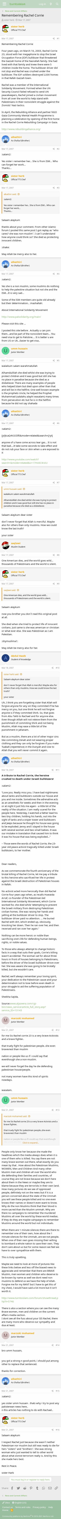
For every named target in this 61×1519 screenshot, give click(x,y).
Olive (7, 1502)
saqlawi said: (10, 590)
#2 (58, 148)
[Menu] (4, 4)
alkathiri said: (10, 194)
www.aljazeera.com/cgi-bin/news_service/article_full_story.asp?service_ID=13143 (24, 1007)
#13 (57, 1110)
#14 (57, 1345)
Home (5, 1510)
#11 (57, 770)
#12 (57, 1030)
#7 (58, 482)
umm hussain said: (13, 489)
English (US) (20, 1502)
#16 (57, 1429)
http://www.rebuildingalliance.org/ (21, 129)
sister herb (9, 19)
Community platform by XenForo (28, 1516)
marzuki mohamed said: (15, 1116)
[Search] (57, 4)
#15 (57, 1390)
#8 (58, 555)
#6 (58, 423)
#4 (58, 273)
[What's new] (50, 4)
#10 (57, 667)
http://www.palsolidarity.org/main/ (21, 316)
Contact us (7, 1507)
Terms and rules (22, 1507)
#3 (58, 187)
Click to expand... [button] (31, 1142)
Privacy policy (39, 1507)
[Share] (54, 39)
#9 (58, 583)
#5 (58, 360)
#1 (58, 38)
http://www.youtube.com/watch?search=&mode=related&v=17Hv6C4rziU (24, 461)
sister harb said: (11, 674)
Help (50, 1507)
